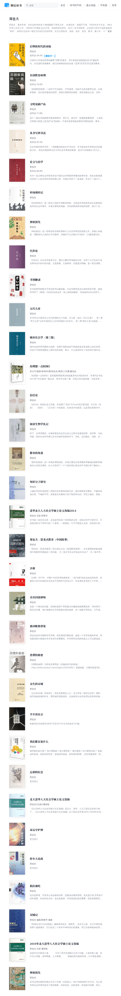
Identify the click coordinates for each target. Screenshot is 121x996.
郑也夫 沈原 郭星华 (39, 515)
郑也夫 (33, 51)
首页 (62, 5)
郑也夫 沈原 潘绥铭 (39, 948)
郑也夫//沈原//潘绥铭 (39, 804)
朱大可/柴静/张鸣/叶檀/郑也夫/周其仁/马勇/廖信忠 (53, 371)
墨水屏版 (91, 5)
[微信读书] (14, 5)
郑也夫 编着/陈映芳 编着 (41, 920)
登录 (114, 5)
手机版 (103, 5)
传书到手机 (76, 5)
